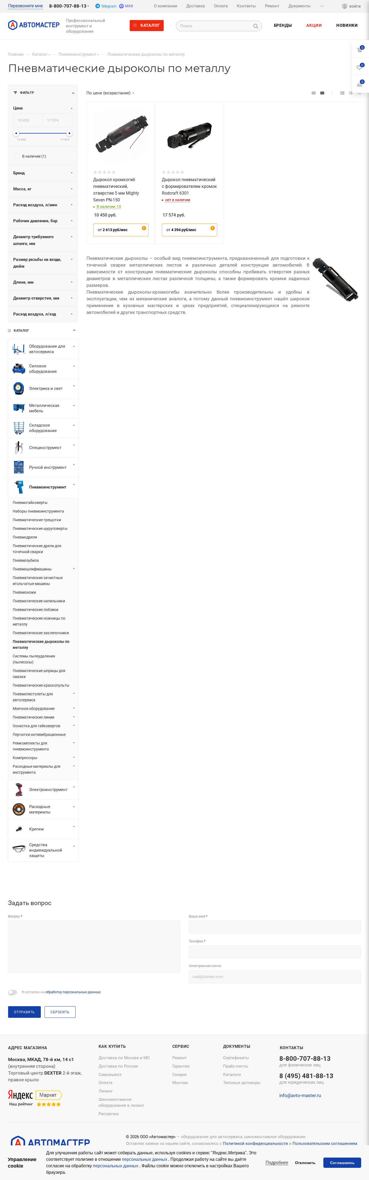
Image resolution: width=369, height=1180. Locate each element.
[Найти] (255, 26)
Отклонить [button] (305, 1163)
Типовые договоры (242, 1082)
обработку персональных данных (72, 992)
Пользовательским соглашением (325, 1143)
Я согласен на (61, 992)
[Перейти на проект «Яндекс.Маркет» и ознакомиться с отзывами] (35, 1098)
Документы (236, 1046)
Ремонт (179, 1057)
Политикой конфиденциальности (255, 1143)
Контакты (291, 1047)
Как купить (112, 1046)
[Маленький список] (313, 92)
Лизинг (106, 1091)
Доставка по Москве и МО (124, 1057)
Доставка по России (118, 1066)
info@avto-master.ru (300, 1095)
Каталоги (232, 1074)
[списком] (350, 92)
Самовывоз (110, 1074)
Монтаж (180, 1082)
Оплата (105, 1082)
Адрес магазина (27, 1047)
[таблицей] (359, 92)
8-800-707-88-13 (67, 6)
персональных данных (145, 1159)
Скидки (179, 1074)
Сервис (181, 1046)
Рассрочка (109, 1113)
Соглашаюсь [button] (342, 1163)
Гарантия (180, 1066)
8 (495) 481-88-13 (306, 1079)
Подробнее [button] (277, 1162)
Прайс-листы (235, 1066)
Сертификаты (236, 1057)
